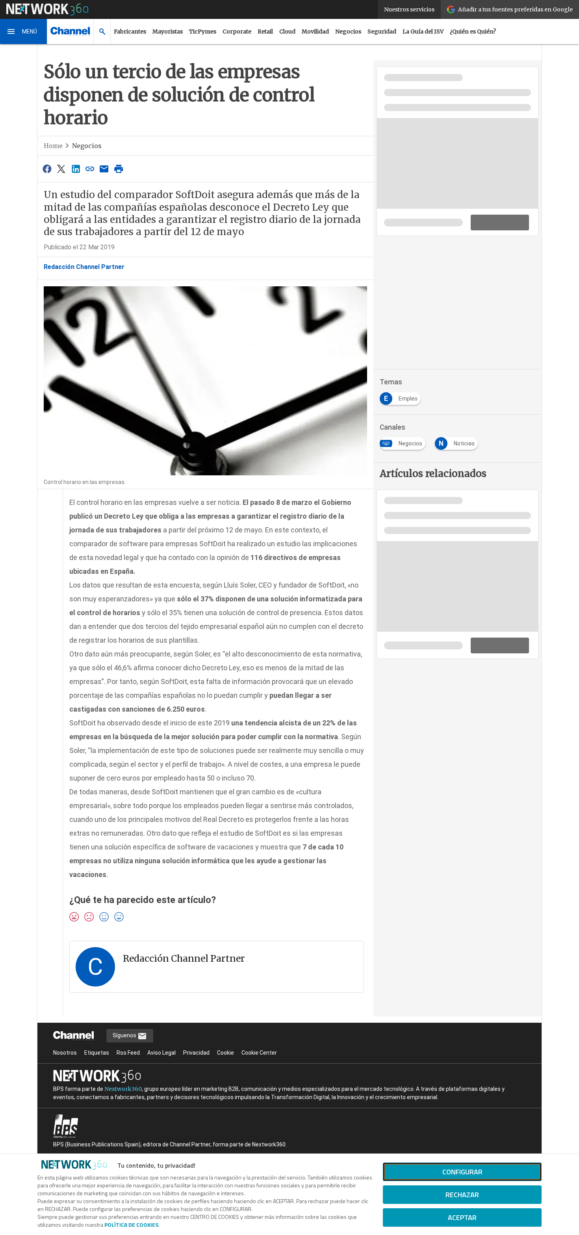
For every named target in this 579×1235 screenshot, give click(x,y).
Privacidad (196, 1053)
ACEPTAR (462, 1217)
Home (53, 146)
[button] (23, 31)
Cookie (225, 1053)
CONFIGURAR (462, 1171)
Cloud (287, 31)
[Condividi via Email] (104, 169)
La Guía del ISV (423, 31)
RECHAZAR (462, 1194)
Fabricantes (130, 31)
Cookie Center (259, 1053)
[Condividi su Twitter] (61, 169)
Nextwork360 (123, 1088)
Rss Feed (128, 1053)
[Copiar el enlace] (90, 169)
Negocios (348, 31)
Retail (265, 31)
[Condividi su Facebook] (47, 169)
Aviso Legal (161, 1053)
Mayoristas (167, 31)
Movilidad (315, 31)
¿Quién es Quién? (473, 31)
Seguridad (381, 31)
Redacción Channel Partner (84, 267)
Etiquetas (96, 1053)
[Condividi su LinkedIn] (75, 169)
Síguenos (125, 1035)
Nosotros (65, 1053)
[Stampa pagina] (118, 169)
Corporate (237, 31)
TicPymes (202, 31)
